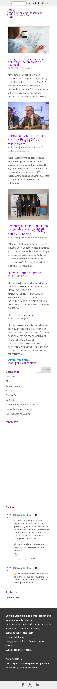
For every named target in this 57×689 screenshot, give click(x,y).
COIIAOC (17, 514)
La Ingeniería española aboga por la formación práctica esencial (27, 62)
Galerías (10, 399)
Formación (11, 395)
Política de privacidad (28, 663)
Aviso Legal (11, 663)
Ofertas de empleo (20, 315)
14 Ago (30, 568)
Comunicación (13, 385)
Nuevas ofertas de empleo (25, 273)
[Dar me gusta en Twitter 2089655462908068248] (26, 559)
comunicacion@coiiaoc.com (19, 632)
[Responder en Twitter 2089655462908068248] (15, 559)
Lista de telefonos (15, 637)
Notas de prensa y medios (34, 237)
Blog (8, 381)
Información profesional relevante (22, 404)
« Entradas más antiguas (18, 359)
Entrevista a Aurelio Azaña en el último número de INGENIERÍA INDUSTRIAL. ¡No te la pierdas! (27, 140)
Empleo (26, 276)
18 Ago (30, 515)
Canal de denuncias (28, 667)
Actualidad (27, 68)
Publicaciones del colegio (18, 413)
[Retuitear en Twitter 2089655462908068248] (21, 559)
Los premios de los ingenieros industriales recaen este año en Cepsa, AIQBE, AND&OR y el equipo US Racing (28, 230)
